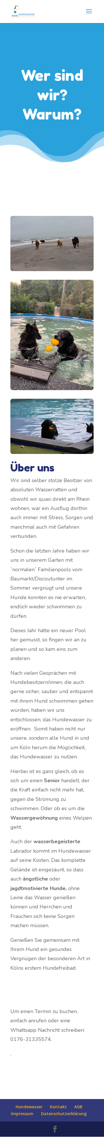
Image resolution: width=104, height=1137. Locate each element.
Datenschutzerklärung (64, 1113)
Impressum (22, 1113)
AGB (78, 1106)
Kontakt (58, 1106)
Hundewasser (29, 1106)
